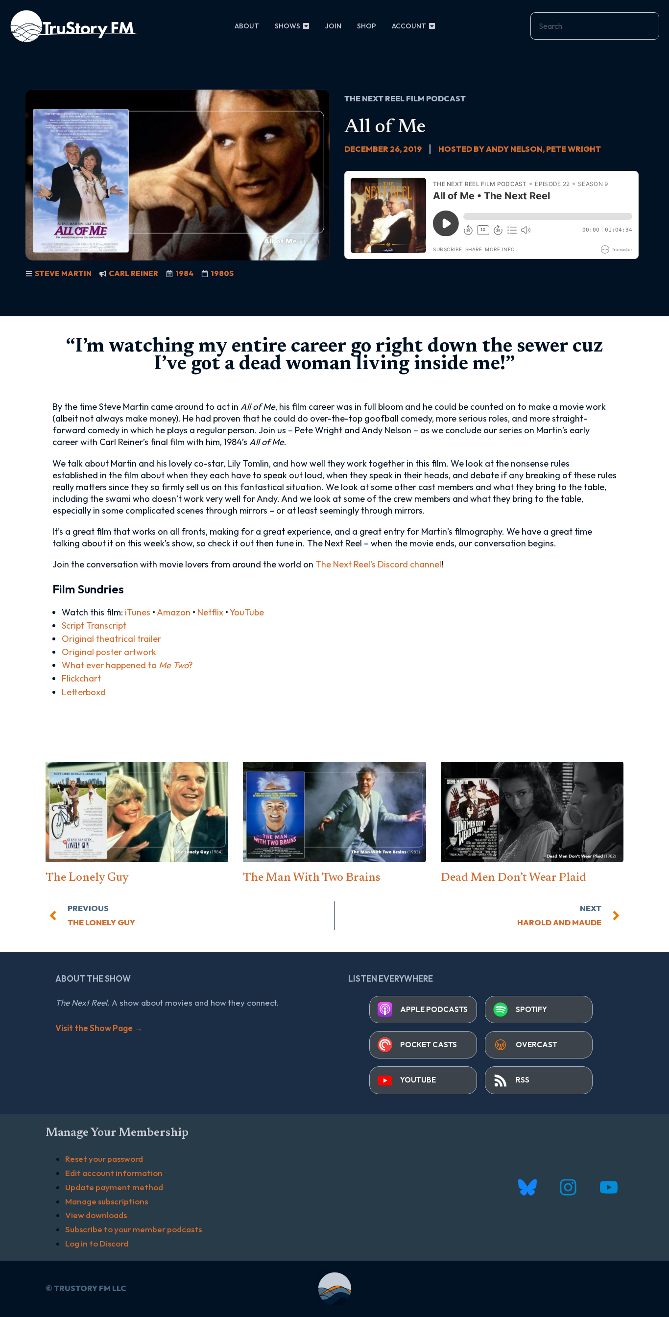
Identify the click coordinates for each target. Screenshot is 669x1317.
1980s (222, 273)
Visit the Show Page (99, 1028)
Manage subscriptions (106, 1201)
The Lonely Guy (87, 878)
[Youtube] (608, 1187)
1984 (184, 273)
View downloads (96, 1215)
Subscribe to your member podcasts (133, 1229)
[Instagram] (568, 1187)
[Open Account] (432, 26)
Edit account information (114, 1173)
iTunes (137, 612)
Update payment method (114, 1187)
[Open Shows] (306, 26)
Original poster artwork (109, 652)
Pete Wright (573, 149)
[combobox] (594, 26)
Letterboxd (84, 692)
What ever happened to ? (127, 665)
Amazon (174, 612)
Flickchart (81, 678)
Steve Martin (63, 273)
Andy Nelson (514, 149)
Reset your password (104, 1158)
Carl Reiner (133, 273)
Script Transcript (94, 625)
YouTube (247, 612)
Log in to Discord (96, 1243)
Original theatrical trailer (111, 638)
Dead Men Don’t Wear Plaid (513, 878)
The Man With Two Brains (312, 878)
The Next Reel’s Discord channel (378, 564)
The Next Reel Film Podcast (405, 98)
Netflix (210, 612)
